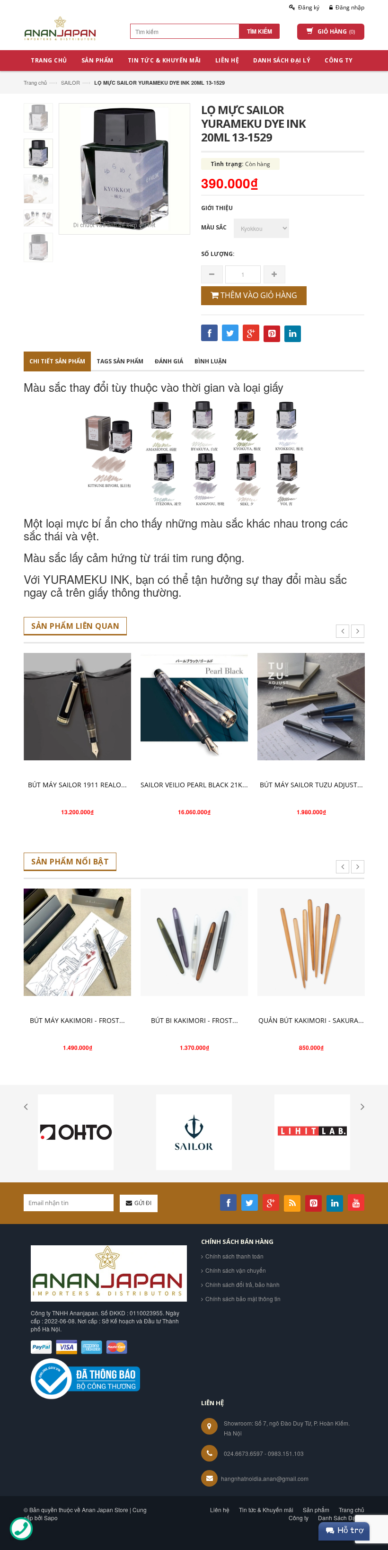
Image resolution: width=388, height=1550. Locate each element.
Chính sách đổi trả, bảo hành (242, 1284)
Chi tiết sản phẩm (57, 361)
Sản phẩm (316, 1510)
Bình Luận (210, 361)
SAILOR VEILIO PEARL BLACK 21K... (194, 784)
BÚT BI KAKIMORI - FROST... (194, 1020)
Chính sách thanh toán (234, 1256)
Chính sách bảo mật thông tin (243, 1299)
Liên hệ (219, 1510)
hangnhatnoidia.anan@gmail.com (265, 1478)
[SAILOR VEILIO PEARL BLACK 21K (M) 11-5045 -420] (194, 706)
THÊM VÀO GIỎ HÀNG (258, 295)
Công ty (299, 1518)
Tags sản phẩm (120, 361)
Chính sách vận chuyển (235, 1270)
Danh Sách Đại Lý (341, 1518)
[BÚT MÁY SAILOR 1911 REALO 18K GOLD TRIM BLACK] (77, 706)
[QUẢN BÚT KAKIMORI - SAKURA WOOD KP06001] (311, 942)
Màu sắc (214, 227)
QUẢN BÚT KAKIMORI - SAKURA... (311, 1020)
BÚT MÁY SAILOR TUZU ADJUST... (311, 784)
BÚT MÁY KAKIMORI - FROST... (77, 1020)
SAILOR (70, 82)
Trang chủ (35, 82)
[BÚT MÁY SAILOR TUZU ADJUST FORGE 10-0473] (311, 706)
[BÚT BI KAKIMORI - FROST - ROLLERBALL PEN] (194, 942)
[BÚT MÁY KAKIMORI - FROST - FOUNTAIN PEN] (77, 942)
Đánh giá (169, 361)
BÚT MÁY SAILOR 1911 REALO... (77, 784)
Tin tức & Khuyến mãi (266, 1510)
